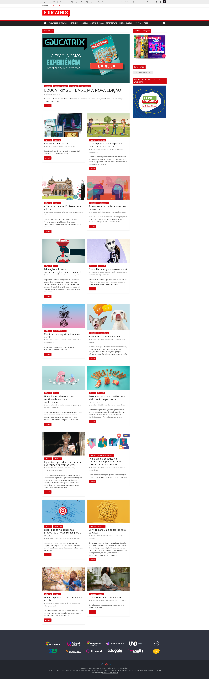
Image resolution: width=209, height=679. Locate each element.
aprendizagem (95, 149)
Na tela (138, 23)
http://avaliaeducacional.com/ (135, 651)
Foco (146, 23)
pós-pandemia (120, 405)
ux (97, 152)
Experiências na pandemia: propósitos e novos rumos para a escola (62, 532)
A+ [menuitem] (148, 2)
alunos (48, 405)
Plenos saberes (125, 23)
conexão (93, 405)
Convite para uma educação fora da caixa (107, 531)
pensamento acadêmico (117, 467)
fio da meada (69, 603)
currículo (56, 538)
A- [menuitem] (152, 2)
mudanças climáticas (102, 275)
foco (73, 275)
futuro (104, 212)
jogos (65, 146)
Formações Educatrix (58, 23)
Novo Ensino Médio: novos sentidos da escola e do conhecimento (59, 399)
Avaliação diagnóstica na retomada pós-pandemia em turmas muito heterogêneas (105, 461)
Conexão (84, 23)
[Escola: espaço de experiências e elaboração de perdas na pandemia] (108, 367)
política (77, 275)
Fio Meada (57, 594)
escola (109, 149)
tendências (58, 470)
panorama (72, 212)
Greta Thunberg (121, 272)
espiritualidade (76, 340)
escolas (117, 339)
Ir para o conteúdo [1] (50, 2)
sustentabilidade (49, 470)
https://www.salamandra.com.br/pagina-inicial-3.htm (73, 651)
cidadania (49, 275)
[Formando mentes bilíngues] (108, 305)
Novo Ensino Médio (53, 408)
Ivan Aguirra (110, 600)
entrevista (92, 538)
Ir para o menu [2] (66, 2)
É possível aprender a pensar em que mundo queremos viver (62, 463)
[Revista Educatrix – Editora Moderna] (44, 23)
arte (47, 212)
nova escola (52, 606)
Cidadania (73, 23)
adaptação (49, 538)
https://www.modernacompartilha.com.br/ (115, 643)
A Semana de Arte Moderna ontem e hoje (63, 208)
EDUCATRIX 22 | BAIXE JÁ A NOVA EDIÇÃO (82, 90)
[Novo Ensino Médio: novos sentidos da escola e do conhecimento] (63, 367)
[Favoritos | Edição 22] (63, 114)
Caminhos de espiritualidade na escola (62, 335)
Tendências (57, 459)
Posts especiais (84, 86)
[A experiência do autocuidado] (108, 568)
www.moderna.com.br (53, 643)
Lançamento (73, 86)
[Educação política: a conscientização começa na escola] (63, 240)
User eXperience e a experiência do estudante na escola (107, 145)
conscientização (51, 468)
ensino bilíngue (109, 339)
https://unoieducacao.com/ (135, 643)
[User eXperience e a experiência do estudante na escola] (108, 114)
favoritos (55, 146)
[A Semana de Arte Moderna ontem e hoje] (63, 177)
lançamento (56, 94)
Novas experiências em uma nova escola (63, 599)
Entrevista (101, 526)
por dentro (115, 149)
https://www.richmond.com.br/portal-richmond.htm (94, 651)
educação (59, 212)
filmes (61, 146)
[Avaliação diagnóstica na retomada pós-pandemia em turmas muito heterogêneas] (108, 433)
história (65, 212)
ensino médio (69, 405)
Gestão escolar (97, 23)
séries (74, 146)
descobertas (104, 535)
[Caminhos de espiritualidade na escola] (63, 305)
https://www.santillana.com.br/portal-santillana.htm (94, 643)
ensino (62, 603)
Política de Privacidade (110, 672)
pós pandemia (121, 212)
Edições (64, 86)
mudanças (118, 600)
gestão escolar (111, 212)
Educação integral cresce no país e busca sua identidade (68, 6)
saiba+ (124, 600)
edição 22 (49, 94)
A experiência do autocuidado (105, 597)
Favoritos (57, 140)
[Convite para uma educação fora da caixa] (108, 501)
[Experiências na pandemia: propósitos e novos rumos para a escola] (63, 501)
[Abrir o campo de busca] (164, 23)
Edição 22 (57, 86)
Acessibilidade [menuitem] (126, 2)
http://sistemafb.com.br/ (53, 651)
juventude (92, 275)
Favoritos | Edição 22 (56, 143)
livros (70, 146)
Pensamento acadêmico (105, 455)
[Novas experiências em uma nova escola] (63, 568)
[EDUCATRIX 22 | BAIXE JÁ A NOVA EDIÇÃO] (86, 36)
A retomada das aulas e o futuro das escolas (107, 208)
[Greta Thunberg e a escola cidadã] (108, 240)
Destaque (48, 86)
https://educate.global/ (115, 651)
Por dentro (101, 140)
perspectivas (75, 538)
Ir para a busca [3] (81, 2)
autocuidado (95, 600)
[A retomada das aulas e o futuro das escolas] (108, 177)
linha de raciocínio (49, 343)
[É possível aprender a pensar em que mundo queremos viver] (63, 433)
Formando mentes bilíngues (104, 336)
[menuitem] (50, 2)
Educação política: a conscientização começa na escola (63, 270)
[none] (156, 2)
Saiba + (100, 594)
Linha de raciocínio (59, 331)
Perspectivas (111, 23)
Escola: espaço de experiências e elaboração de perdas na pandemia (107, 399)
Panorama (57, 203)
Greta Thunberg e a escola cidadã (108, 269)
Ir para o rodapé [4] (96, 2)
